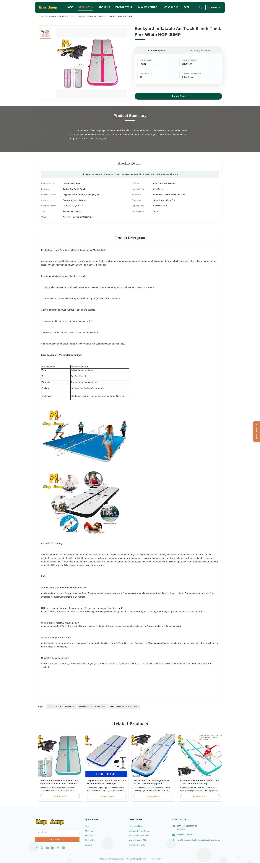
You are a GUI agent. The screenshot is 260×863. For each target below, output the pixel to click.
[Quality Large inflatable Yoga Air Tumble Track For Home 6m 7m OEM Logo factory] (107, 755)
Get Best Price (60, 796)
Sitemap (88, 845)
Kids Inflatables (135, 826)
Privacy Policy (156, 859)
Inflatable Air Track (66, 16)
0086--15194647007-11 (187, 826)
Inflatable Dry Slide (137, 845)
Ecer (186, 7)
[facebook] (36, 847)
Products (84, 7)
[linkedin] (52, 847)
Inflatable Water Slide (138, 840)
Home (70, 7)
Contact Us (171, 7)
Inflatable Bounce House (139, 831)
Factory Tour (124, 7)
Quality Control (148, 7)
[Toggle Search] (200, 7)
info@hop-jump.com (185, 834)
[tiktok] (58, 847)
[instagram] (63, 847)
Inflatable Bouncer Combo (140, 835)
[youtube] (47, 847)
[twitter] (42, 847)
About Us (104, 7)
